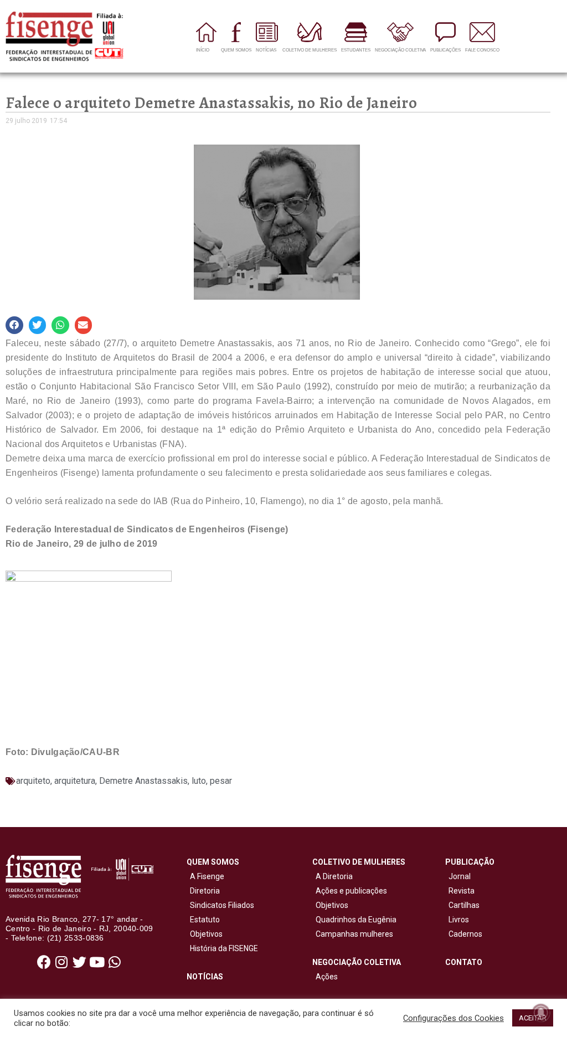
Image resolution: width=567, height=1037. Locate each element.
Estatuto (203, 919)
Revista (462, 890)
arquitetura (74, 781)
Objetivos (205, 934)
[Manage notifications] (541, 1012)
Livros (459, 919)
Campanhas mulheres (352, 934)
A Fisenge (205, 876)
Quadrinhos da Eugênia (354, 919)
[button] (14, 325)
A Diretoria (332, 876)
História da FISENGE (222, 948)
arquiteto (33, 781)
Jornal (460, 876)
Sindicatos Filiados (220, 905)
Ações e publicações (349, 890)
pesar (221, 781)
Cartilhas (464, 905)
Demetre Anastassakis (143, 781)
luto (199, 781)
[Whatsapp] (114, 962)
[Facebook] (43, 962)
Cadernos (465, 934)
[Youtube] (97, 962)
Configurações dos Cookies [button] (453, 1018)
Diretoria (203, 890)
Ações (325, 976)
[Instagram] (61, 962)
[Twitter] (79, 962)
